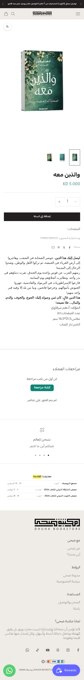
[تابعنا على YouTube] (48, 650)
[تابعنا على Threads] (58, 650)
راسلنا (76, 608)
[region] (42, 438)
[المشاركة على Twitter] (64, 247)
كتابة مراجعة (42, 387)
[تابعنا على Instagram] (68, 650)
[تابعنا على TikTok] (37, 650)
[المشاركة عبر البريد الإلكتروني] (53, 247)
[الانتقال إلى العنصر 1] (74, 157)
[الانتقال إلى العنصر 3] (49, 157)
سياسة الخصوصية (68, 581)
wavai (22, 670)
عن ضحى (74, 548)
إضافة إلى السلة (42, 217)
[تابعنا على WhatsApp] (27, 650)
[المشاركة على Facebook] (69, 247)
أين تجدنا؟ (73, 554)
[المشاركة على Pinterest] (58, 247)
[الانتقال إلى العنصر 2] (62, 157)
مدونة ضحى (71, 575)
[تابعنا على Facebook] (78, 650)
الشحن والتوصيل (69, 602)
